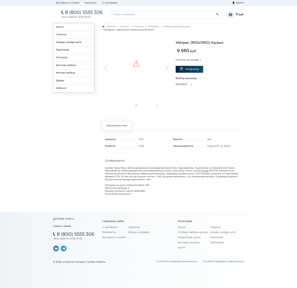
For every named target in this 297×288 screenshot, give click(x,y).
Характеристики (116, 125)
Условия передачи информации (223, 261)
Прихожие (217, 242)
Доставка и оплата (67, 3)
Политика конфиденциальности (176, 261)
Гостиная (61, 57)
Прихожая (62, 50)
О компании (110, 3)
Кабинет (61, 88)
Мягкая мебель (65, 73)
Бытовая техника (188, 242)
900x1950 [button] (181, 84)
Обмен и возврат (139, 232)
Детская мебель (66, 65)
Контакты (91, 3)
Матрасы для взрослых (176, 26)
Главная (111, 26)
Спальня (61, 34)
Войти (239, 3)
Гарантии (134, 227)
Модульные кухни (189, 237)
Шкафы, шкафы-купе (69, 42)
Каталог (124, 26)
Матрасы (153, 26)
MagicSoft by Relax (218, 146)
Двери (60, 80)
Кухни (181, 227)
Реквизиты (109, 232)
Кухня (60, 27)
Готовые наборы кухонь (193, 232)
